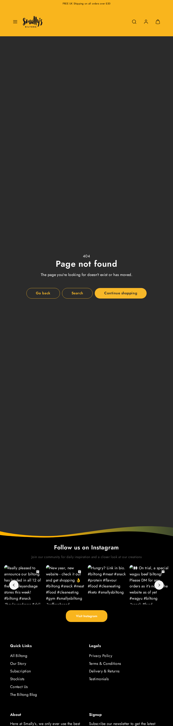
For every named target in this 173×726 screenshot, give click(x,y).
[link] (146, 22)
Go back (43, 293)
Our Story (18, 663)
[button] (15, 22)
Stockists (17, 679)
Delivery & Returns (104, 671)
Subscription (20, 671)
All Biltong (18, 655)
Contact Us (19, 686)
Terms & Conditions (105, 663)
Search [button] (77, 293)
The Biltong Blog (23, 694)
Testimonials (99, 679)
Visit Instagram (86, 616)
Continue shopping (120, 293)
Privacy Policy (100, 655)
